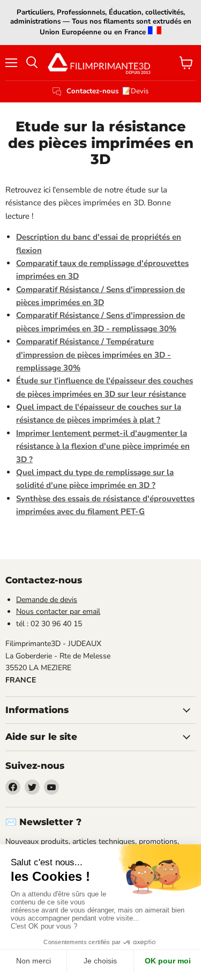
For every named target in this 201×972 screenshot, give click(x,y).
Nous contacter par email (58, 611)
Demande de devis (46, 600)
